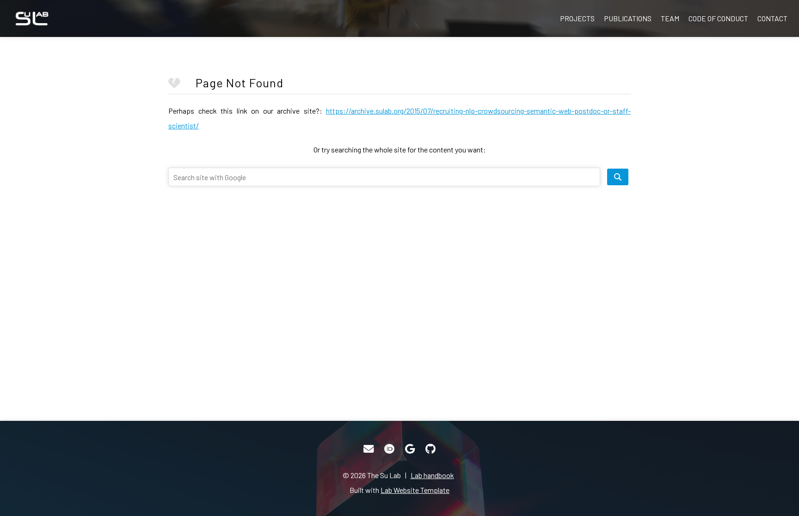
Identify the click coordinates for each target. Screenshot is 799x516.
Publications (627, 18)
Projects (577, 18)
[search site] (617, 177)
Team (670, 18)
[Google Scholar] (410, 449)
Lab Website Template (415, 490)
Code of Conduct (718, 18)
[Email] (368, 449)
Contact (772, 18)
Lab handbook (432, 475)
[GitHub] (430, 449)
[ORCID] (389, 449)
